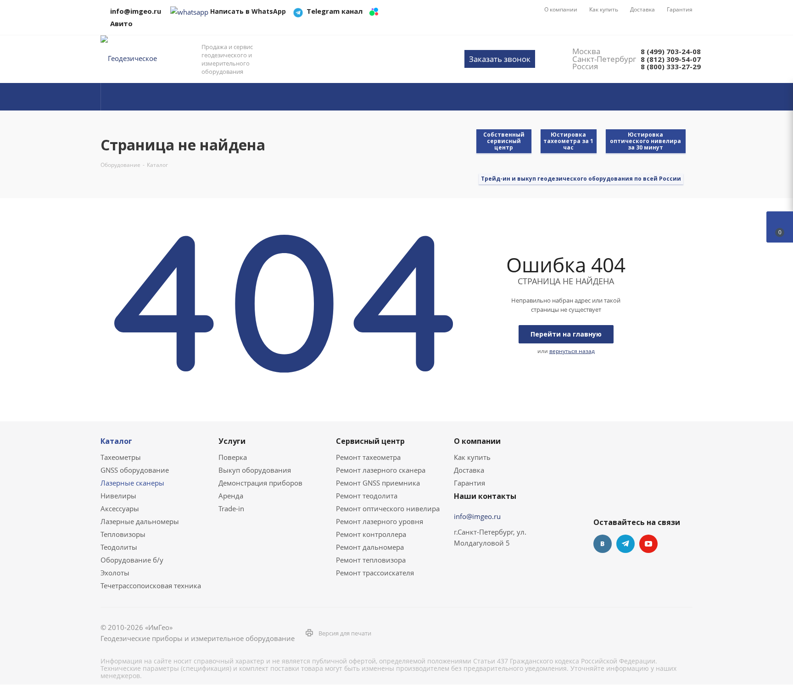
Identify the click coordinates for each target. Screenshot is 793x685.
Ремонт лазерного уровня (379, 521)
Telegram (625, 544)
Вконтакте (602, 544)
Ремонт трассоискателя (375, 572)
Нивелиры (118, 495)
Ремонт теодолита (366, 495)
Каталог (116, 441)
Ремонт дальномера (370, 547)
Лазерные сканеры (132, 482)
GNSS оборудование (135, 470)
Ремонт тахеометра (368, 457)
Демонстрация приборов (260, 482)
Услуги (232, 441)
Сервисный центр (370, 441)
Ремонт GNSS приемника (378, 482)
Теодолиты (119, 547)
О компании (477, 441)
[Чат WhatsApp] (189, 11)
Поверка (232, 457)
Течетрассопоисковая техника (151, 585)
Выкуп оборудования (254, 470)
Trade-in (231, 508)
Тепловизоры (123, 534)
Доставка (469, 470)
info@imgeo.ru (477, 516)
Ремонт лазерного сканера (380, 470)
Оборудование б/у (132, 559)
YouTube (648, 544)
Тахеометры (121, 457)
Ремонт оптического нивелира (388, 508)
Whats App (671, 544)
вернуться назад (572, 351)
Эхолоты (115, 572)
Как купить (472, 457)
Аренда (230, 495)
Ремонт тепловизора (371, 559)
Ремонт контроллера (371, 534)
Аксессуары (120, 508)
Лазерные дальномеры (140, 521)
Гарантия (469, 482)
